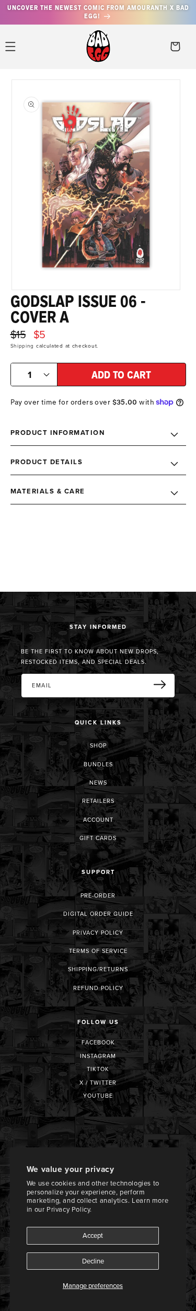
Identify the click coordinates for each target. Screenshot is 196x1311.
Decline (93, 1261)
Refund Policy (98, 988)
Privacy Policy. (69, 1209)
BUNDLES (98, 764)
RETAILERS (98, 801)
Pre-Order (98, 895)
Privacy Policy (98, 932)
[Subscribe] (163, 684)
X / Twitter (98, 1082)
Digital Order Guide (98, 914)
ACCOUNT (98, 819)
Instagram (98, 1056)
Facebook (98, 1042)
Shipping (22, 345)
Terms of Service (98, 951)
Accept (93, 1235)
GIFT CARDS (98, 838)
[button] (10, 46)
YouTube (98, 1095)
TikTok (98, 1069)
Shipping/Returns (98, 969)
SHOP (98, 745)
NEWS (98, 782)
